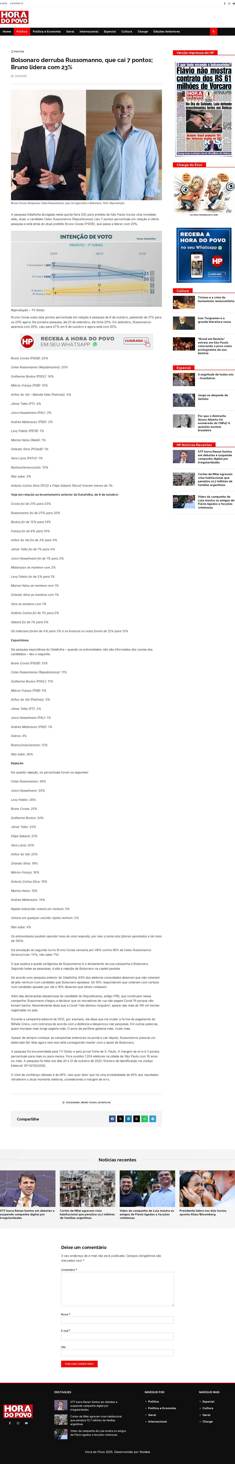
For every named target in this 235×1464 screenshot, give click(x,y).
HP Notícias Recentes (194, 445)
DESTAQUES (62, 1392)
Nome (65, 1314)
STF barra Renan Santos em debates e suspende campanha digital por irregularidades (215, 457)
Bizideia (145, 1452)
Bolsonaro (73, 1102)
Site (63, 1347)
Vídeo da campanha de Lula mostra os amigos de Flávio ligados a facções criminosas (216, 502)
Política (22, 31)
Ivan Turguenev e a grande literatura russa (214, 320)
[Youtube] (234, 3)
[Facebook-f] (224, 3)
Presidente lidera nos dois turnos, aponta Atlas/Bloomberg (203, 1212)
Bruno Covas (89, 1102)
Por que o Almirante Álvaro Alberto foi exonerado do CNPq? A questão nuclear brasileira (214, 423)
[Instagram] (229, 3)
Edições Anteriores (166, 31)
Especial (110, 31)
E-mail (65, 1330)
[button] (213, 31)
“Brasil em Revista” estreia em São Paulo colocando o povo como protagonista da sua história (215, 346)
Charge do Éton (189, 165)
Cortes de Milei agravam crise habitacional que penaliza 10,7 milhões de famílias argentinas (215, 480)
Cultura (126, 31)
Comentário (69, 1269)
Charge (143, 31)
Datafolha (104, 1102)
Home (7, 31)
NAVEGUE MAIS (209, 1392)
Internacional (89, 31)
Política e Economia (47, 31)
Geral (70, 31)
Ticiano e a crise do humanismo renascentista (216, 299)
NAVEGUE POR (154, 1392)
